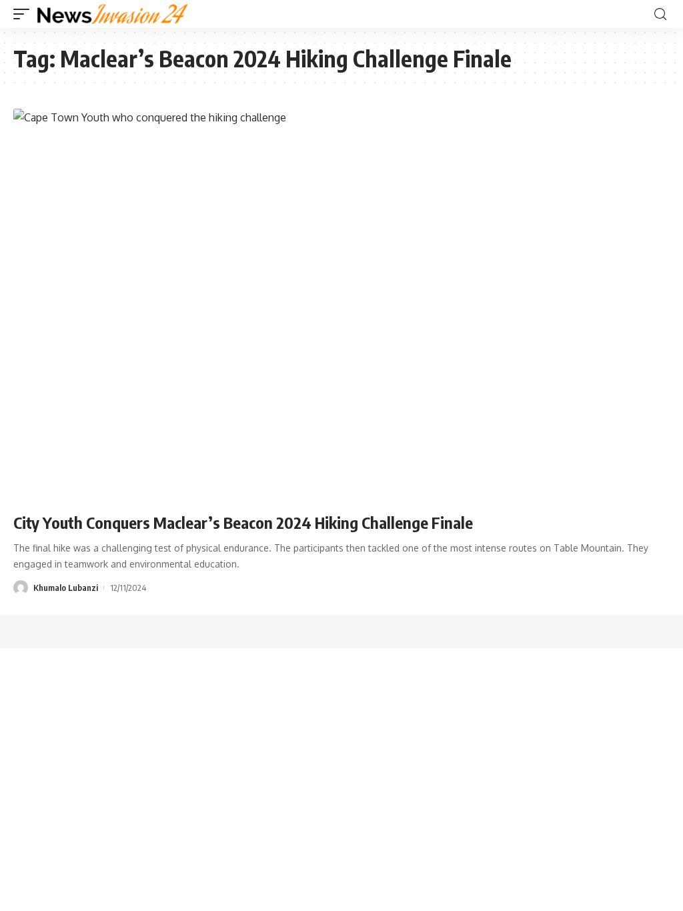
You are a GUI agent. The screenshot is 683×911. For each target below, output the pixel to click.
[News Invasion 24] (113, 14)
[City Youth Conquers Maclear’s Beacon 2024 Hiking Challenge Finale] (341, 305)
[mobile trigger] (24, 14)
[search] (660, 14)
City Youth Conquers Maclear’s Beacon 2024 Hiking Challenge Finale (244, 522)
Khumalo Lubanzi (65, 587)
